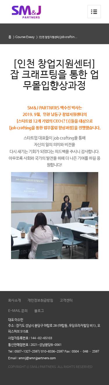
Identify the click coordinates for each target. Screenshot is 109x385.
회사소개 (14, 301)
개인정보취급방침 (40, 301)
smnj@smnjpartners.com (37, 358)
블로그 (39, 311)
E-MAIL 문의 (18, 311)
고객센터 (66, 301)
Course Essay (25, 37)
